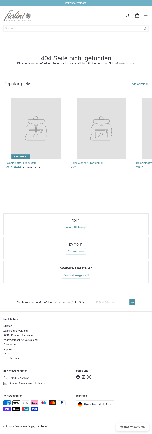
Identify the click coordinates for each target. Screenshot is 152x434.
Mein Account (11, 358)
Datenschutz (10, 344)
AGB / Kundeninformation (18, 335)
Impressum (9, 349)
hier (94, 63)
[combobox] (76, 28)
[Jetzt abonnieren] (132, 302)
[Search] (145, 28)
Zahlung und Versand (15, 330)
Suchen (7, 325)
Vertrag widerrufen (132, 426)
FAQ (6, 354)
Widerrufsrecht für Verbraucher (20, 340)
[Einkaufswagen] (137, 15)
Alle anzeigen (140, 83)
